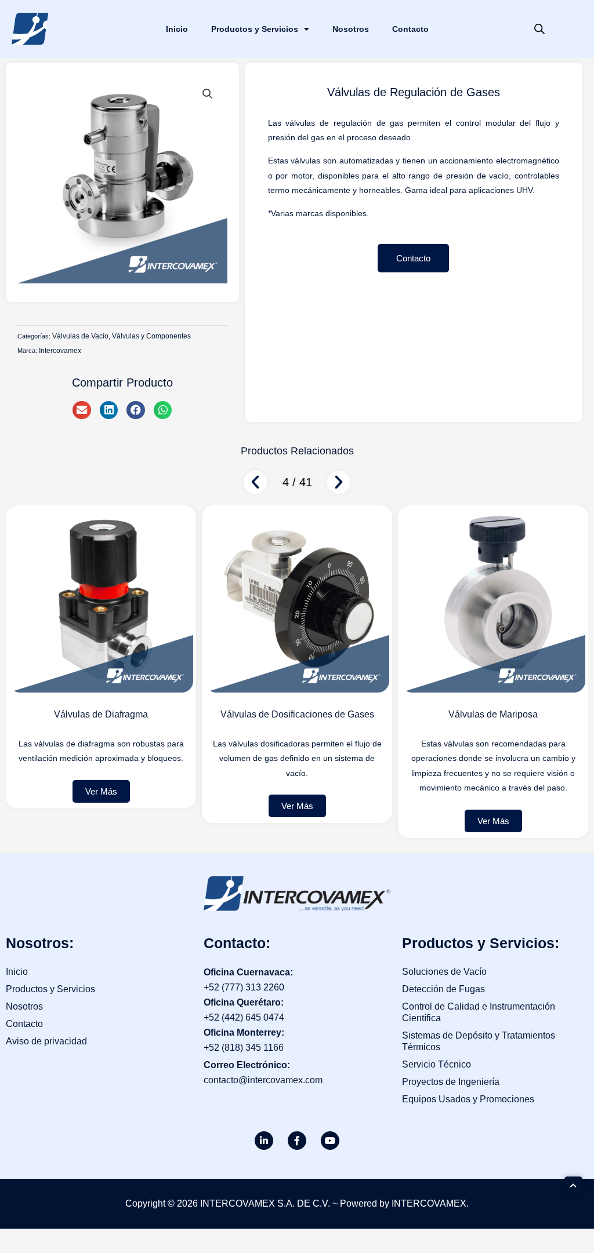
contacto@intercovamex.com (263, 1080)
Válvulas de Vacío (80, 336)
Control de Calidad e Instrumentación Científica (478, 1012)
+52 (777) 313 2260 (244, 987)
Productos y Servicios (254, 29)
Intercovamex (60, 351)
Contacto (410, 29)
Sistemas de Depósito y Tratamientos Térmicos (478, 1041)
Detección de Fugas (443, 989)
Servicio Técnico (436, 1064)
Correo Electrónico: (247, 1065)
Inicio (177, 29)
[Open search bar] (539, 29)
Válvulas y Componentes (151, 336)
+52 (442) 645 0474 (244, 1017)
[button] (207, 93)
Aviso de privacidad (46, 1041)
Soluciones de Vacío (444, 972)
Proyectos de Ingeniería (450, 1082)
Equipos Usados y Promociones (468, 1099)
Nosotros (350, 29)
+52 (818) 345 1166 (244, 1047)
